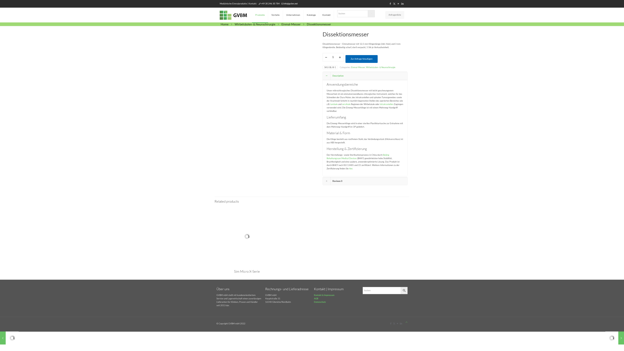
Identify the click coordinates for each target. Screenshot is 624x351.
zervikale (346, 104)
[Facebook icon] (390, 3)
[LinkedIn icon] (402, 3)
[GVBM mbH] (233, 15)
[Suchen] (356, 14)
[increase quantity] (340, 57)
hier (350, 168)
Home (224, 24)
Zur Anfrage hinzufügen (361, 59)
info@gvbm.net (291, 3)
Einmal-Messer (291, 24)
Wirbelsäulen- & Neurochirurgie (255, 24)
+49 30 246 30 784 (270, 3)
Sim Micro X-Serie (247, 271)
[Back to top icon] (406, 322)
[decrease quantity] (326, 57)
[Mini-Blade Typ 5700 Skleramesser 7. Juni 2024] (9, 338)
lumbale (334, 104)
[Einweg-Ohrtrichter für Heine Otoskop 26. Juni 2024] (614, 338)
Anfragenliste (395, 14)
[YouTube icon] (398, 3)
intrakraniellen (386, 104)
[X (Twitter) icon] (394, 3)
